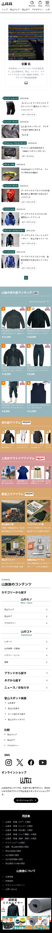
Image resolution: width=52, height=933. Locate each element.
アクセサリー (37, 9)
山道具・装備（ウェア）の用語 (19, 826)
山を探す (12, 702)
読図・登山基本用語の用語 (17, 847)
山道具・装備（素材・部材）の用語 (20, 839)
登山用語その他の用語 (15, 863)
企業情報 (9, 877)
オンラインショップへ (24, 800)
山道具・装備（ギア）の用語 (18, 822)
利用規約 (9, 881)
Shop (40, 5)
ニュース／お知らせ (16, 687)
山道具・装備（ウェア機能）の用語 (20, 834)
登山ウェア (15, 9)
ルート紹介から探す (16, 714)
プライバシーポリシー (15, 885)
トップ (5, 9)
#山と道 (25, 134)
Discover (32, 5)
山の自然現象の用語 (14, 859)
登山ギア (26, 9)
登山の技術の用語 (13, 851)
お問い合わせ (11, 889)
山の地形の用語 (12, 855)
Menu (47, 5)
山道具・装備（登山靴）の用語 (19, 830)
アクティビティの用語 (15, 843)
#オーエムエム (28, 156)
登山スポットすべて (16, 719)
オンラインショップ (37, 301)
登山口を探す (13, 708)
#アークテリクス (28, 114)
